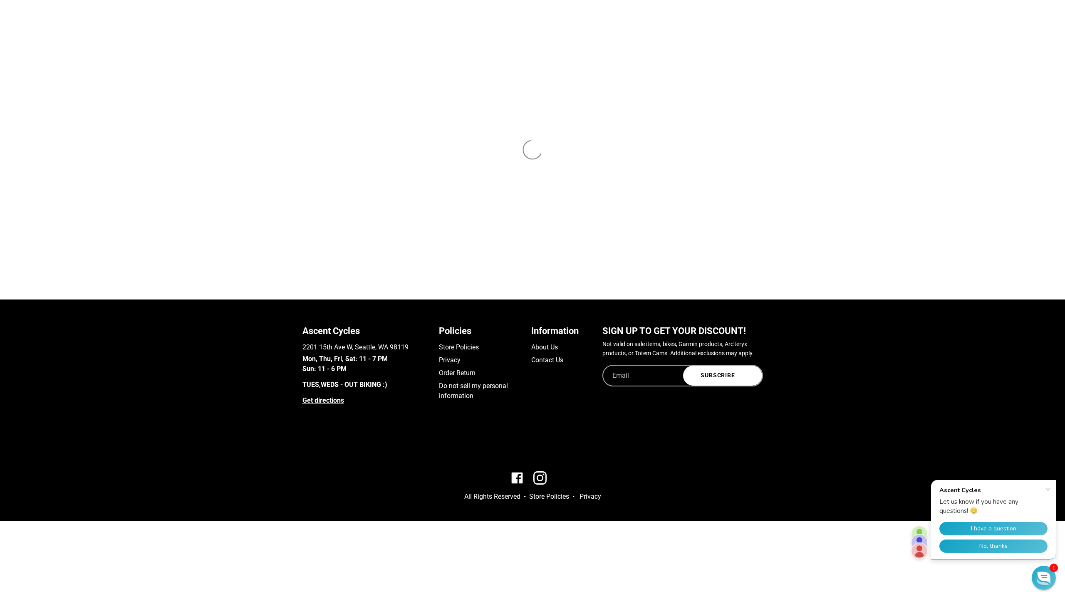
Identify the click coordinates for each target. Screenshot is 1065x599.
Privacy (450, 360)
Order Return (457, 373)
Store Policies (459, 347)
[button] (1044, 578)
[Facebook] (306, 444)
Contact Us (547, 360)
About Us (544, 347)
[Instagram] (318, 444)
